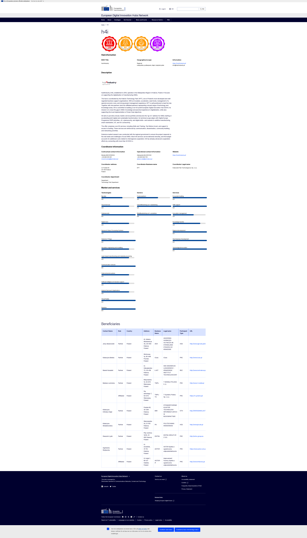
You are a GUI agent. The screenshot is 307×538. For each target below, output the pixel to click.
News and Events (141, 20)
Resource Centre (157, 20)
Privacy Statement (186, 489)
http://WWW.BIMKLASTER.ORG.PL (201, 411)
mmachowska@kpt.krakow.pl (109, 159)
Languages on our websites (126, 520)
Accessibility (168, 520)
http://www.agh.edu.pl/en (198, 344)
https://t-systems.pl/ (196, 396)
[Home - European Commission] (114, 8)
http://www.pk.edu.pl (196, 424)
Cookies (139, 520)
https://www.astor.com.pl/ (198, 449)
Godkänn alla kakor (166, 529)
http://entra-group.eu (196, 436)
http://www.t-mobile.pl (197, 383)
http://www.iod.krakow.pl (198, 370)
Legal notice (158, 520)
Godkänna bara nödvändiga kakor (187, 529)
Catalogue (117, 20)
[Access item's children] (133, 20)
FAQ (168, 20)
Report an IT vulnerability (108, 520)
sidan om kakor (142, 529)
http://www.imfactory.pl (197, 462)
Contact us (141, 517)
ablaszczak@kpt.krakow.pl (144, 159)
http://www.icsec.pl (196, 357)
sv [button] (173, 9)
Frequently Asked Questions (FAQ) (191, 486)
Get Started (127, 20)
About (109, 20)
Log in (163, 9)
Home (103, 20)
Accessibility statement (188, 479)
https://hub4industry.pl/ (179, 63)
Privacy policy (148, 520)
